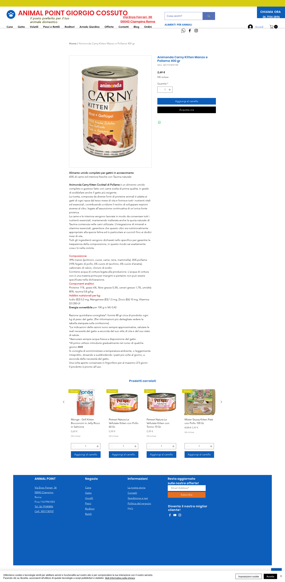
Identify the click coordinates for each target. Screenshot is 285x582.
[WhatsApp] (183, 30)
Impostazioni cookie (248, 576)
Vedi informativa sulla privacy (120, 578)
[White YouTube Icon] (175, 515)
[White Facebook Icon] (170, 515)
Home (73, 43)
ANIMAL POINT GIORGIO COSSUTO (73, 13)
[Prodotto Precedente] (64, 402)
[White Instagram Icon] (180, 515)
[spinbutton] (165, 90)
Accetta (270, 576)
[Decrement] (160, 90)
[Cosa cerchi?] (209, 16)
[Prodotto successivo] (221, 402)
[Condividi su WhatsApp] (159, 122)
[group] (142, 425)
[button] (274, 27)
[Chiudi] (281, 576)
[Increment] (170, 90)
